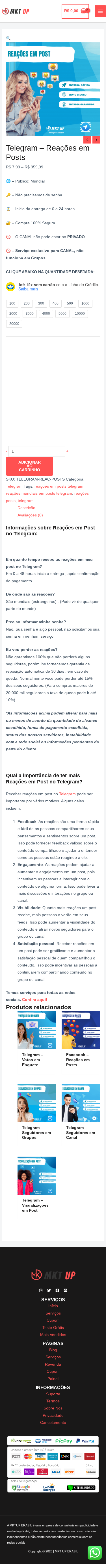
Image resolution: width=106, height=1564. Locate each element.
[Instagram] (41, 1290)
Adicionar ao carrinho (29, 466)
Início (53, 1306)
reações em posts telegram (58, 486)
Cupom (53, 1320)
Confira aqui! (34, 1000)
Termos (53, 1401)
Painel (53, 1379)
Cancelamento (53, 1422)
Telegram (14, 486)
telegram (26, 501)
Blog (53, 1350)
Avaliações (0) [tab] (30, 515)
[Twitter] (49, 1290)
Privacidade (53, 1415)
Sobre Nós (53, 1408)
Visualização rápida (37, 1045)
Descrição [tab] (26, 508)
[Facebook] (57, 1290)
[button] (8, 38)
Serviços (53, 1313)
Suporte (53, 1394)
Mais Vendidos (53, 1335)
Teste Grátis (53, 1328)
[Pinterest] (65, 1290)
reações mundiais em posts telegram (39, 493)
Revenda (53, 1364)
